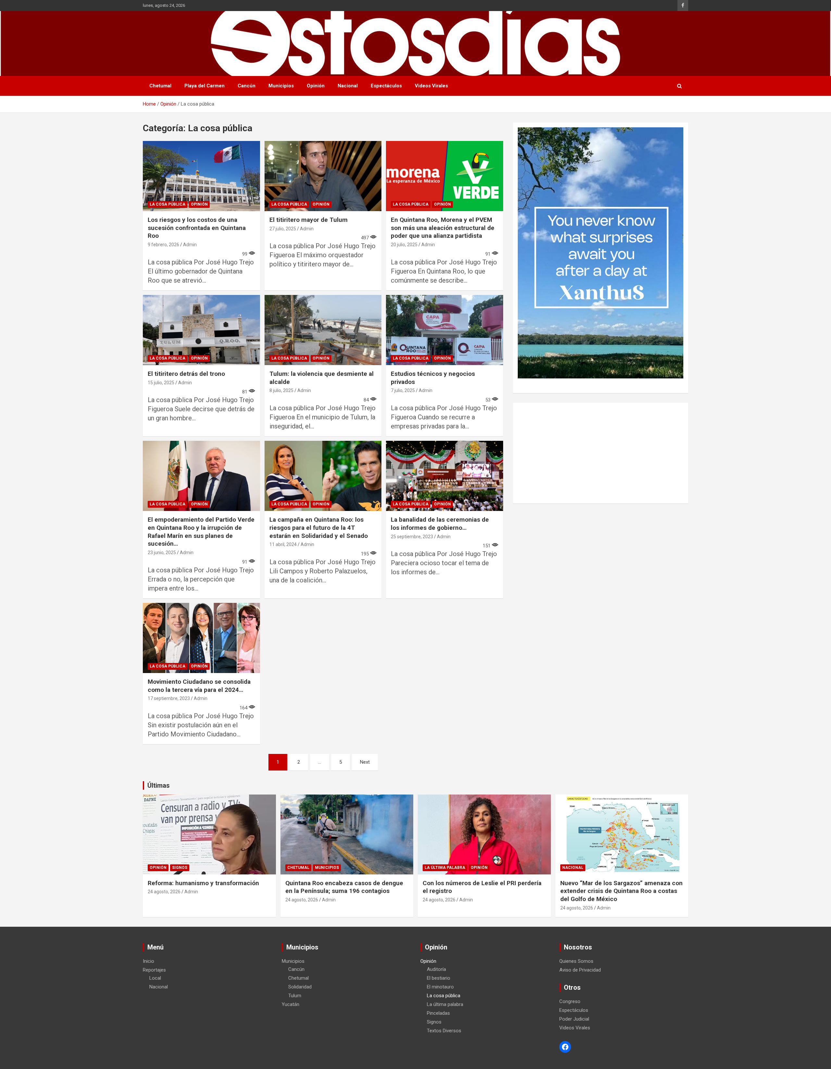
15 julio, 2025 (161, 382)
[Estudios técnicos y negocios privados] (444, 330)
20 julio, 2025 (404, 244)
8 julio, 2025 (281, 390)
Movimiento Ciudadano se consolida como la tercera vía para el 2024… (199, 686)
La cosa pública (167, 204)
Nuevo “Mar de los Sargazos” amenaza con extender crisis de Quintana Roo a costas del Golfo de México (621, 891)
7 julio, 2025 (403, 390)
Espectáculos (386, 86)
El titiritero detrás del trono (186, 373)
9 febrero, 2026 (163, 244)
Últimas (158, 785)
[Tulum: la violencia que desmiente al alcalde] (323, 330)
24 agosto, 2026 (164, 891)
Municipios (281, 86)
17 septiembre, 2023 (169, 698)
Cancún (246, 86)
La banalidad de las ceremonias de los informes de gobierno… (440, 523)
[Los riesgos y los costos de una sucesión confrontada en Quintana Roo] (201, 176)
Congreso (569, 1001)
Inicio (148, 961)
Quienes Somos (576, 961)
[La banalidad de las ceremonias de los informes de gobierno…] (444, 475)
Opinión (316, 86)
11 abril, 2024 (283, 544)
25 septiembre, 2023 (412, 536)
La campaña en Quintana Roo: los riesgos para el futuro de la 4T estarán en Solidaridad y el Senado (318, 527)
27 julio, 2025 (282, 228)
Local (155, 978)
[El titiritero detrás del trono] (201, 330)
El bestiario (438, 978)
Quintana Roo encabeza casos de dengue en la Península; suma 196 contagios (344, 887)
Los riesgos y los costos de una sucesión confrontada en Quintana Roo (197, 227)
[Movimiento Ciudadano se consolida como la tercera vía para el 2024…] (201, 638)
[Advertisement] (600, 453)
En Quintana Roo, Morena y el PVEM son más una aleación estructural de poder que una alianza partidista (442, 227)
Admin (190, 244)
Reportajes (154, 970)
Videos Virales (431, 86)
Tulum (294, 996)
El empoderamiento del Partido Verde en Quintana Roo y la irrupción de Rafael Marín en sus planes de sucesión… (201, 531)
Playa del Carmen (204, 86)
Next (365, 762)
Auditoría (436, 969)
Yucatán (290, 1004)
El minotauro (440, 987)
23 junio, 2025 (162, 552)
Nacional (348, 86)
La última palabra (445, 867)
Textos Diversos (444, 1031)
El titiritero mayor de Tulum (308, 219)
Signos (179, 867)
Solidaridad (300, 987)
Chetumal (160, 86)
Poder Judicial (574, 1019)
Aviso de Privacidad (580, 970)
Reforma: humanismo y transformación (203, 883)
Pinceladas (438, 1013)
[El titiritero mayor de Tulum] (323, 176)
